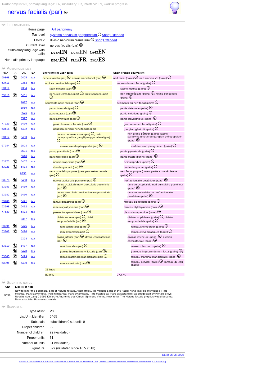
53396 (6, 262)
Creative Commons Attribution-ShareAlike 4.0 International (125, 361)
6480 (24, 262)
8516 (24, 107)
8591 (24, 150)
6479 (24, 256)
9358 (24, 238)
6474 (24, 211)
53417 (6, 137)
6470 (24, 194)
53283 (6, 186)
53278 (6, 180)
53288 (6, 201)
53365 (6, 256)
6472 (24, 206)
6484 (24, 166)
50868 (6, 77)
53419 (6, 88)
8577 (24, 118)
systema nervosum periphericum (74, 35)
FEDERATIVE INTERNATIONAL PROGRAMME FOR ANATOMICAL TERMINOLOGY (58, 361)
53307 (6, 231)
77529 (6, 123)
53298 (6, 206)
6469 (24, 186)
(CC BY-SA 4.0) (159, 361)
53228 (6, 166)
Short (106, 35)
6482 (24, 128)
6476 (24, 231)
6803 (24, 145)
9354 (24, 88)
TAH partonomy (61, 29)
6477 (24, 245)
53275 (6, 161)
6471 (24, 201)
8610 (24, 156)
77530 (6, 211)
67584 (6, 145)
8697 (24, 102)
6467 (24, 161)
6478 (24, 251)
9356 (23, 173)
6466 (24, 123)
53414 (6, 128)
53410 (6, 95)
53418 (6, 82)
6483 (24, 137)
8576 (24, 113)
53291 (6, 226)
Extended (117, 35)
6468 (24, 180)
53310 (6, 245)
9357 (24, 218)
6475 (24, 226)
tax (33, 77)
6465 (24, 77)
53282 (6, 194)
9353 (24, 82)
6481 (24, 95)
